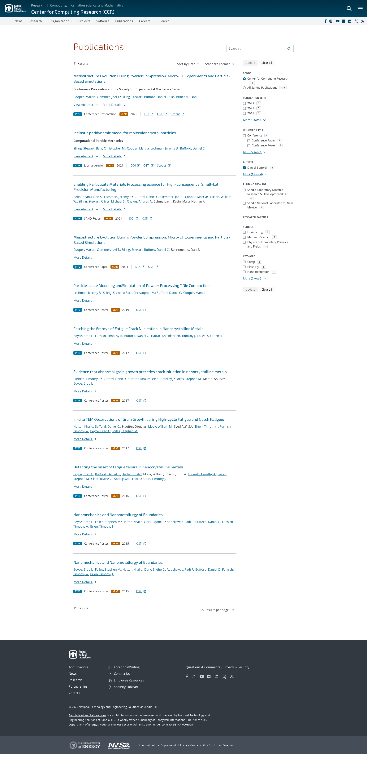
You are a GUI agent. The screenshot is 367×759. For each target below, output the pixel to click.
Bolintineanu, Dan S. (185, 97)
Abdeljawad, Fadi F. (127, 479)
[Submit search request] (289, 48)
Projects (84, 21)
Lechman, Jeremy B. (164, 148)
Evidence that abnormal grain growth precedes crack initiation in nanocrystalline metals (150, 371)
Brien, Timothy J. (184, 336)
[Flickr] (344, 21)
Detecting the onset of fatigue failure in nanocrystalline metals (128, 467)
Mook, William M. (160, 426)
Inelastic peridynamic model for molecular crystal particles (124, 132)
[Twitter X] (357, 21)
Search (165, 21)
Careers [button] (144, 21)
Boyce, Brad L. (83, 336)
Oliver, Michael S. (113, 201)
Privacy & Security (236, 667)
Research (38, 5)
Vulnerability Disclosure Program (213, 745)
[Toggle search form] (349, 8)
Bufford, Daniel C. (156, 97)
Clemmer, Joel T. (108, 97)
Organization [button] (60, 21)
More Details (112, 105)
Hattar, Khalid (161, 336)
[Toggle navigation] (7, 21)
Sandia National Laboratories (87, 715)
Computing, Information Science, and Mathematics (86, 5)
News (18, 21)
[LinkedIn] (350, 21)
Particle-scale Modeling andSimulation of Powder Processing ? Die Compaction (141, 285)
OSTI (160, 114)
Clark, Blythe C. (101, 479)
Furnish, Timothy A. (109, 336)
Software (102, 21)
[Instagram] (331, 21)
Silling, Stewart (132, 97)
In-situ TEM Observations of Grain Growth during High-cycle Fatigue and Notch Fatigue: (148, 419)
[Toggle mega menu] (360, 8)
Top (355, 754)
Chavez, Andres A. (139, 201)
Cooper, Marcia (84, 97)
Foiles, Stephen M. (210, 336)
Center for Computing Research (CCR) (72, 12)
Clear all (267, 62)
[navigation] (188, 64)
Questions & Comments (203, 667)
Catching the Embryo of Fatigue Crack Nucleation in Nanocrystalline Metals (138, 328)
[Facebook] (325, 21)
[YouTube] (338, 21)
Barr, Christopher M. (110, 148)
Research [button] (35, 21)
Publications (124, 21)
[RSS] (363, 21)
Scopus (175, 114)
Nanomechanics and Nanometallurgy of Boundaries (118, 514)
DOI (146, 114)
